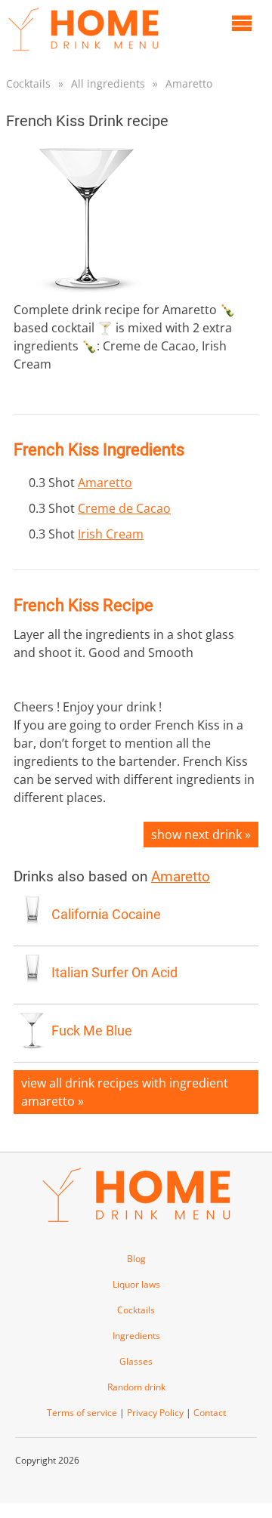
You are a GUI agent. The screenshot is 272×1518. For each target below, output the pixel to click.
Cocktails (28, 83)
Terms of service (82, 1412)
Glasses (136, 1361)
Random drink (136, 1387)
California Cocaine (106, 914)
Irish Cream (111, 534)
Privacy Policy (155, 1412)
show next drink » (201, 834)
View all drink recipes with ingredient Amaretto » (124, 1092)
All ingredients (108, 83)
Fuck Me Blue (91, 1030)
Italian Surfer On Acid (114, 972)
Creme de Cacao (124, 508)
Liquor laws (136, 1284)
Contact (209, 1412)
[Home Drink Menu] (83, 54)
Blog (136, 1258)
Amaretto (188, 83)
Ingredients (136, 1335)
